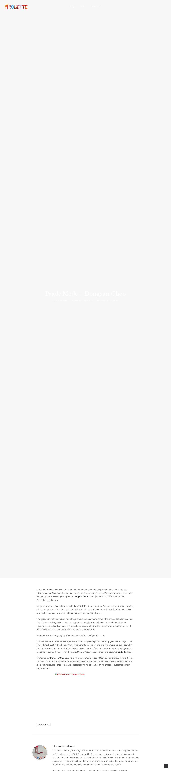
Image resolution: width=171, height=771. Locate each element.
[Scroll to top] (166, 765)
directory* (95, 6)
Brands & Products (83, 301)
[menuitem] (73, 6)
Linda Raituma (43, 725)
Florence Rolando (109, 301)
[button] (153, 6)
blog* (73, 6)
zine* (83, 6)
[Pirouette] (16, 6)
